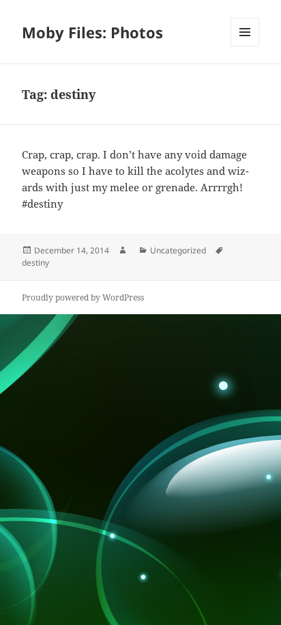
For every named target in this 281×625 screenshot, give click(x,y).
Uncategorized (178, 250)
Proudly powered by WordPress (83, 297)
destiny (35, 262)
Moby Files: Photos (92, 32)
